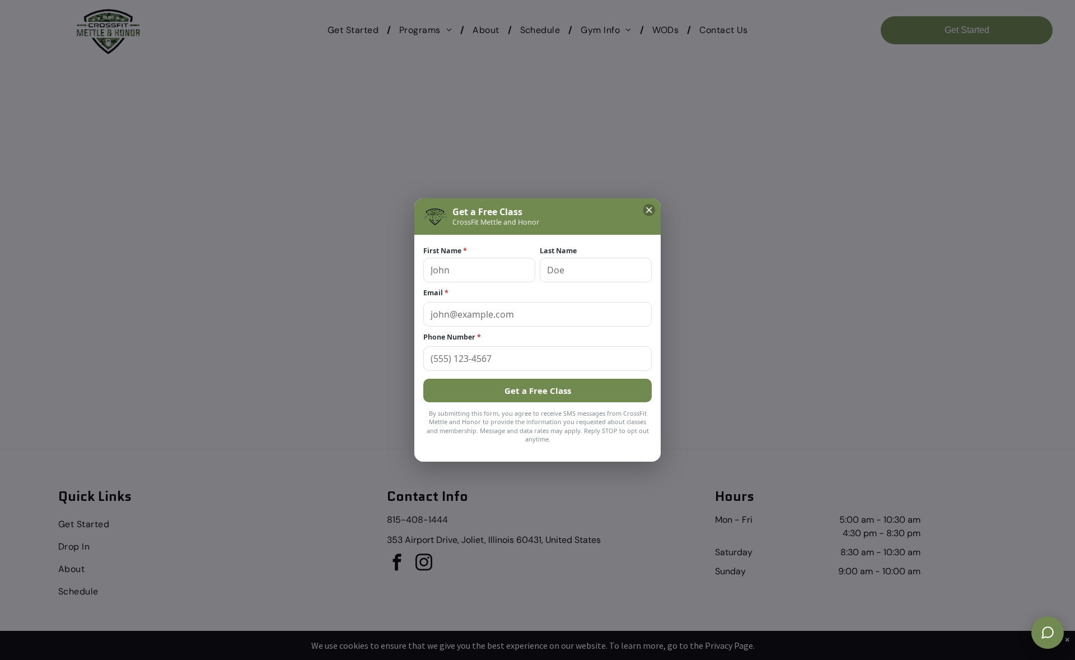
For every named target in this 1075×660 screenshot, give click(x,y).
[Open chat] (1047, 632)
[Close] (649, 210)
